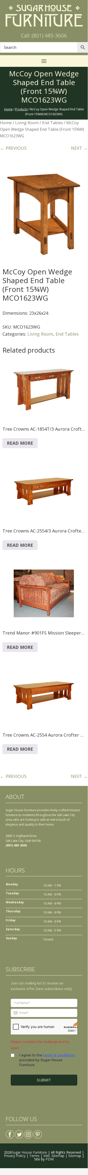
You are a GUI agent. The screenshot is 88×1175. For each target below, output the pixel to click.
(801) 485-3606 (16, 845)
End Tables (52, 122)
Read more (20, 443)
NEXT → (79, 148)
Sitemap (74, 1155)
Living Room (27, 122)
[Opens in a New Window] (10, 1132)
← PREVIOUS (13, 148)
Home (6, 122)
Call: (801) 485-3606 (44, 35)
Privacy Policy (14, 1155)
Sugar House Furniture (29, 1152)
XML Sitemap (53, 1155)
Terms (34, 1155)
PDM (50, 1159)
